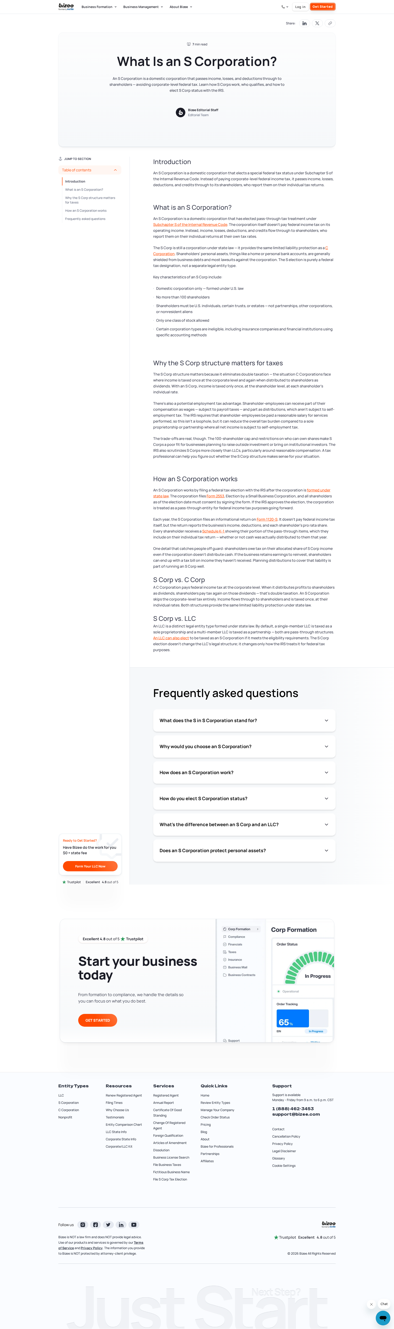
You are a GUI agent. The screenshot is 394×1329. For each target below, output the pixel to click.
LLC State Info (116, 1132)
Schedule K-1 (213, 531)
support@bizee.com (296, 1114)
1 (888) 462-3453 (293, 1109)
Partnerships (210, 1153)
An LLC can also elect (171, 637)
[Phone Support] (285, 7)
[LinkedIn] (121, 1224)
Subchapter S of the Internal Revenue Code (190, 224)
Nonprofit (65, 1117)
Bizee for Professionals (217, 1146)
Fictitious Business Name (171, 1172)
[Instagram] (82, 1224)
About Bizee (179, 7)
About (205, 1139)
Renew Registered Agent (124, 1095)
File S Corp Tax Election (170, 1179)
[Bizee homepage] (66, 6)
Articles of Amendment (170, 1143)
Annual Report (163, 1102)
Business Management (141, 7)
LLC (61, 1095)
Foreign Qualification (168, 1135)
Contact (278, 1129)
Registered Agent (166, 1095)
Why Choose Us (117, 1110)
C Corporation (68, 1110)
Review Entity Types (215, 1102)
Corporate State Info (121, 1139)
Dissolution (161, 1150)
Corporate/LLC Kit (119, 1146)
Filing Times (114, 1102)
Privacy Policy (282, 1143)
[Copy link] (330, 23)
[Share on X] (317, 23)
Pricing (206, 1124)
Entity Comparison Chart (124, 1124)
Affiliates (207, 1161)
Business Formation (97, 7)
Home (205, 1095)
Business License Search (171, 1157)
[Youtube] (133, 1224)
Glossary (278, 1158)
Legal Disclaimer (284, 1151)
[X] (108, 1224)
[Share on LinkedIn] (304, 23)
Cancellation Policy (286, 1136)
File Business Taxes (167, 1164)
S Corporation (68, 1102)
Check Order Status (215, 1117)
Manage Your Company (217, 1110)
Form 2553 (215, 496)
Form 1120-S (267, 519)
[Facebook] (95, 1224)
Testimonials (115, 1117)
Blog (204, 1132)
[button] (89, 170)
